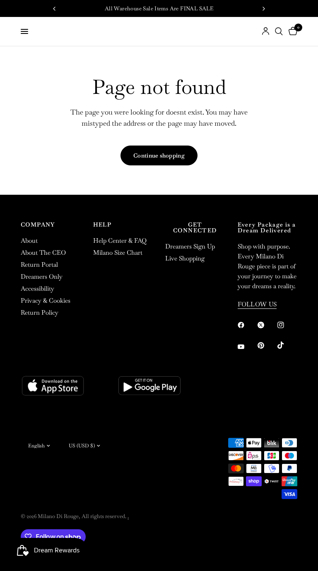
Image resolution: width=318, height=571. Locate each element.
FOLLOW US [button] (257, 304)
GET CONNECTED (195, 227)
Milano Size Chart (117, 252)
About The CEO (43, 252)
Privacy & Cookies (45, 300)
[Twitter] (267, 325)
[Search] (279, 31)
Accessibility (37, 288)
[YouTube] (247, 346)
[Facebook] (247, 325)
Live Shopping (185, 258)
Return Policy (39, 312)
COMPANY (38, 224)
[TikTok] (286, 345)
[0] (291, 31)
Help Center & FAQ (120, 240)
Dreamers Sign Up (190, 246)
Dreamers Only (42, 276)
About (29, 240)
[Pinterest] (267, 345)
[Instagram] (286, 325)
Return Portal (39, 264)
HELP (102, 224)
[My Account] (265, 31)
